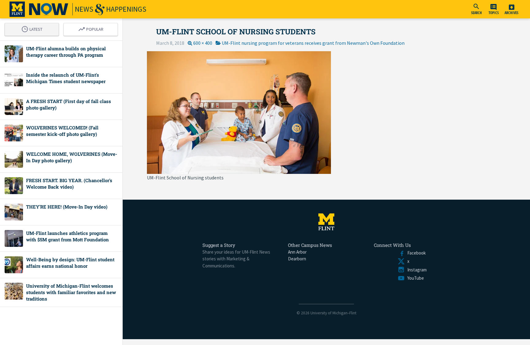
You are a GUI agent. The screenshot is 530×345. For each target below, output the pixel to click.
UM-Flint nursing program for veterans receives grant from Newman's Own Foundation (313, 43)
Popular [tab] (92, 28)
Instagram (416, 270)
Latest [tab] (33, 28)
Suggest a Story (218, 245)
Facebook (415, 253)
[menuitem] (476, 9)
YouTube (414, 278)
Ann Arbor (297, 252)
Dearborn (297, 259)
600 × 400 (202, 43)
